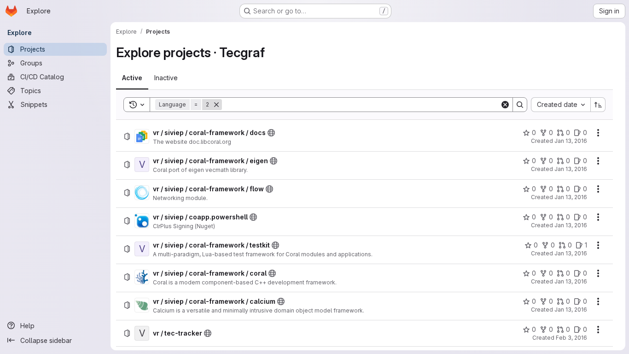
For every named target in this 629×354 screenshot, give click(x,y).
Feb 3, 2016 (571, 337)
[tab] (132, 77)
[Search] (520, 104)
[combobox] (560, 104)
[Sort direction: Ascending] (598, 104)
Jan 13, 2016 (570, 140)
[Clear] (505, 104)
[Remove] (216, 104)
